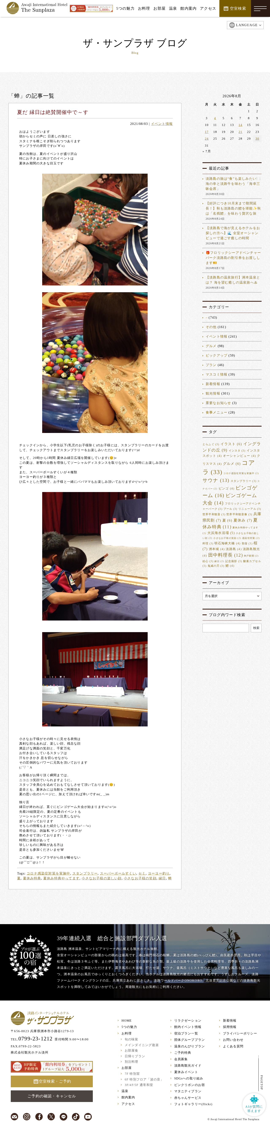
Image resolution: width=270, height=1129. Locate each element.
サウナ (216, 480)
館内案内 (128, 1097)
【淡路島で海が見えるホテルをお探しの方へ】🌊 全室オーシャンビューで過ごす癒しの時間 (233, 233)
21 (240, 132)
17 (207, 132)
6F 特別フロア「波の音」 (144, 1079)
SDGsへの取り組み (188, 1078)
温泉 (125, 1091)
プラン (211, 365)
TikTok (76, 1117)
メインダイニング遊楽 (142, 1045)
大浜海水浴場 (221, 533)
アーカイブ (219, 583)
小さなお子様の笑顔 (140, 878)
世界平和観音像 (239, 514)
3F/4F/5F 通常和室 (139, 1085)
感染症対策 (251, 538)
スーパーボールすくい (118, 873)
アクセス (128, 1104)
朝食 (247, 543)
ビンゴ (226, 488)
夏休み (243, 520)
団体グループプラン (189, 1039)
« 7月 (206, 151)
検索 (256, 628)
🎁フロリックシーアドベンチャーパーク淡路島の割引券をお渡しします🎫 (233, 258)
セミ (142, 873)
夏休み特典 (32, 878)
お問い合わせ (233, 1039)
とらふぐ (210, 444)
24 (207, 138)
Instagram (27, 1117)
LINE (63, 1117)
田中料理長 (225, 555)
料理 (207, 543)
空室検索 (238, 8)
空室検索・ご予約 (55, 1081)
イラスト (231, 444)
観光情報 (213, 393)
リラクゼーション (188, 1020)
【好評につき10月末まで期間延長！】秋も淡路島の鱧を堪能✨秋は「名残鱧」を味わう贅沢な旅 (233, 208)
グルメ (211, 346)
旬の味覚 (131, 1039)
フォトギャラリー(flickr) (193, 1104)
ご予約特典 (182, 1052)
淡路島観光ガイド (188, 1065)
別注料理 (131, 1061)
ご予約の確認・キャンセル (51, 1096)
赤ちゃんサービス (188, 1097)
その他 (211, 327)
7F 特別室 (132, 1073)
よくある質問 (233, 1046)
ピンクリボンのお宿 (189, 1085)
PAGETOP (261, 1082)
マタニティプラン (188, 1091)
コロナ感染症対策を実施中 (48, 873)
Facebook (39, 1117)
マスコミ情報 (216, 374)
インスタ (237, 450)
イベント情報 (162, 124)
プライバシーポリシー (240, 1033)
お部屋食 (131, 1050)
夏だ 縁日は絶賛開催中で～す (53, 112)
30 (257, 138)
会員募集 (181, 1059)
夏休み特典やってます (61, 878)
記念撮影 (233, 561)
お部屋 (127, 1068)
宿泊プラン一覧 (186, 1033)
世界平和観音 (213, 514)
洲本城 (217, 549)
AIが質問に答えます (254, 1109)
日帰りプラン (135, 1056)
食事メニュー (216, 412)
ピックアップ (216, 355)
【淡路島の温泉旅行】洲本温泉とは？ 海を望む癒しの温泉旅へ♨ (233, 280)
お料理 (127, 1033)
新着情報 (213, 384)
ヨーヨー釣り (159, 873)
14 (240, 125)
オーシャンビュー (239, 455)
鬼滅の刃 (216, 565)
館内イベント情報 (188, 1027)
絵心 (207, 561)
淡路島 (234, 549)
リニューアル (249, 508)
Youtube (88, 1117)
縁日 (162, 878)
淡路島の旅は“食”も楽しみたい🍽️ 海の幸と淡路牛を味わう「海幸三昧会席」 (233, 184)
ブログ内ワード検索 (227, 615)
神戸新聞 (251, 556)
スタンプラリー (85, 873)
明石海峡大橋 (227, 543)
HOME (127, 1020)
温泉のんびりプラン (189, 1046)
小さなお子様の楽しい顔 (102, 878)
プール (230, 508)
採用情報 (230, 1027)
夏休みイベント (186, 1072)
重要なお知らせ (218, 403)
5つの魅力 (129, 1027)
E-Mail (14, 1117)
